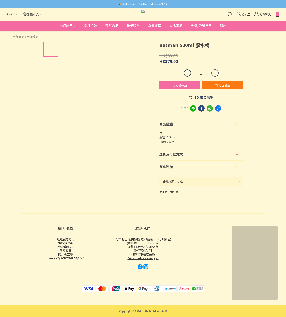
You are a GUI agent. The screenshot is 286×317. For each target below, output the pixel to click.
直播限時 (90, 25)
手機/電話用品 (201, 25)
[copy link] (218, 108)
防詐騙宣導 (65, 254)
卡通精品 (66, 25)
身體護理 (154, 25)
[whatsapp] (210, 108)
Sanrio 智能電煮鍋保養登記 (66, 258)
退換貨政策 (65, 243)
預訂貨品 (111, 25)
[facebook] (201, 108)
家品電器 (175, 25)
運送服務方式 (65, 239)
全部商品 (18, 37)
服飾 (223, 25)
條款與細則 (65, 247)
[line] (193, 108)
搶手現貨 (133, 25)
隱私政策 (65, 250)
